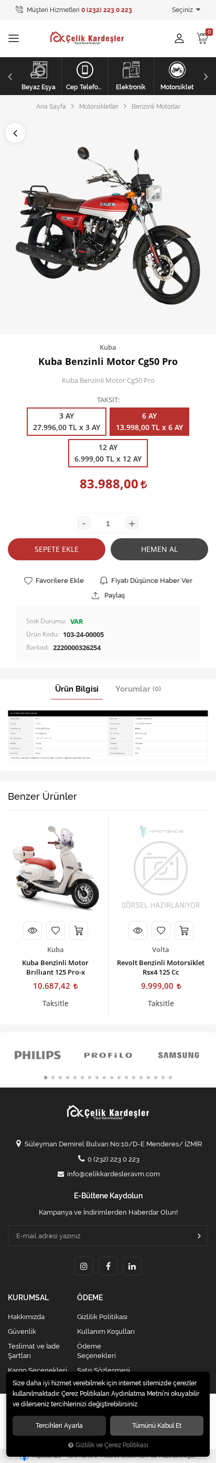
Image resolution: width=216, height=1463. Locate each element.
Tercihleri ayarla (59, 1425)
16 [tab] (156, 1077)
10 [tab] (112, 1077)
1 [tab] (46, 1077)
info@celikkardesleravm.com (113, 1174)
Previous (8, 76)
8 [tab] (97, 1077)
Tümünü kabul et (156, 1425)
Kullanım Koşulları (106, 1331)
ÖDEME (90, 1298)
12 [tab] (126, 1077)
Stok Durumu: (46, 620)
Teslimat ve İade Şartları (34, 1351)
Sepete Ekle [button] (57, 549)
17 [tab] (163, 1077)
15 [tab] (148, 1077)
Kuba (55, 949)
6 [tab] (82, 1077)
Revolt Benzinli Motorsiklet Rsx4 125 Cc (160, 967)
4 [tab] (68, 1077)
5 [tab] (75, 1077)
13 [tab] (134, 1077)
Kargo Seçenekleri (37, 1370)
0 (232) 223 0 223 (113, 1159)
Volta (160, 949)
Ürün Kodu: (42, 634)
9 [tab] (104, 1077)
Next (207, 76)
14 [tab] (141, 1077)
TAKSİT (107, 400)
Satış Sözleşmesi (103, 1370)
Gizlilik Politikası (102, 1317)
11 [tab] (119, 1077)
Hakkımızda (26, 1317)
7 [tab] (90, 1077)
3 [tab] (60, 1077)
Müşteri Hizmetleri (78, 10)
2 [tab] (53, 1077)
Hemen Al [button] (159, 549)
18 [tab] (170, 1077)
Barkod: (37, 647)
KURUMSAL (28, 1298)
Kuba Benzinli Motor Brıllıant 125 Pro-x (55, 967)
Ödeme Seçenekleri (96, 1351)
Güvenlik (22, 1331)
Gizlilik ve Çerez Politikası (111, 1445)
